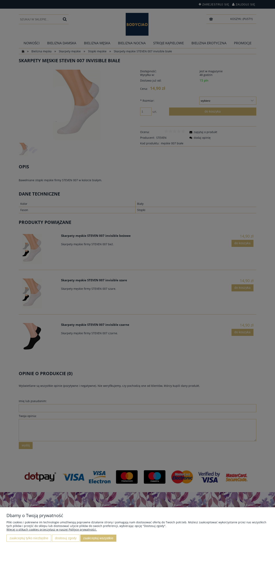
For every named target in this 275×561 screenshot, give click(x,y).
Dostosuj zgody (66, 538)
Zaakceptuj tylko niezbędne (28, 538)
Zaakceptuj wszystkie (98, 538)
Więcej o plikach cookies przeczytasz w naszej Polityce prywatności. (51, 529)
